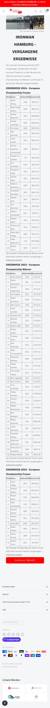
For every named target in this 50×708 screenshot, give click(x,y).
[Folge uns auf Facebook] (4, 634)
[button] (5, 703)
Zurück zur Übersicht (25, 560)
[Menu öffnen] (3, 11)
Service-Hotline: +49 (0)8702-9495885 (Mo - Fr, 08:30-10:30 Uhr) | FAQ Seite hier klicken (25, 3)
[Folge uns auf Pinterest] (18, 634)
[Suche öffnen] (36, 11)
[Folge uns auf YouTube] (22, 634)
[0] (45, 11)
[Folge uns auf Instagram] (13, 634)
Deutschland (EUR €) (11, 622)
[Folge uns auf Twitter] (8, 634)
